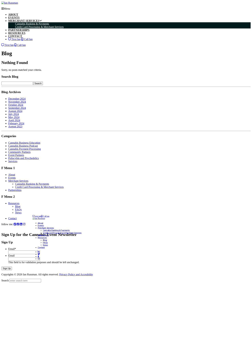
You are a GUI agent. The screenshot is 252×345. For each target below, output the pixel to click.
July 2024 (13, 114)
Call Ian (28, 39)
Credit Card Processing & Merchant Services (39, 187)
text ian (38, 216)
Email (12, 248)
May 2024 (13, 117)
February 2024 (16, 123)
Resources (13, 203)
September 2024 (17, 107)
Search (37, 83)
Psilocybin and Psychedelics (23, 158)
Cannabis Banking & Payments (32, 183)
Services (12, 161)
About (11, 174)
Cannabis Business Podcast (23, 145)
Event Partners (16, 155)
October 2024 (15, 104)
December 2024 (17, 98)
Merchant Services (18, 180)
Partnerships (14, 190)
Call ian (46, 216)
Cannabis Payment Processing (24, 148)
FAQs (18, 209)
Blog (17, 206)
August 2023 (15, 126)
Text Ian (16, 39)
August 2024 (15, 111)
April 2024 (14, 120)
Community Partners (19, 152)
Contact (12, 218)
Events (12, 177)
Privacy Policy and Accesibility (76, 274)
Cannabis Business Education (24, 142)
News (18, 212)
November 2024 (17, 101)
